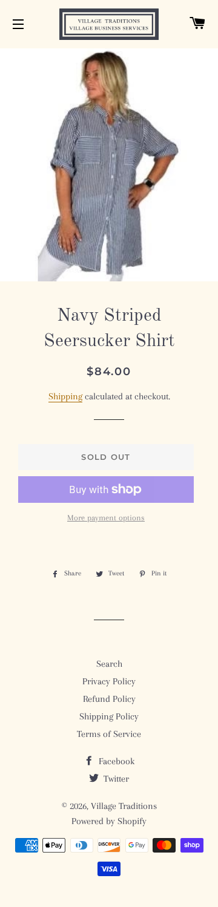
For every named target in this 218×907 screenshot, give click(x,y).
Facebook (115, 761)
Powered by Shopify (109, 821)
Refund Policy (109, 698)
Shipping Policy (109, 716)
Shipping (65, 396)
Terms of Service (109, 734)
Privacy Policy (109, 681)
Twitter (115, 778)
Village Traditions (124, 806)
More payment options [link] (106, 517)
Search (109, 663)
